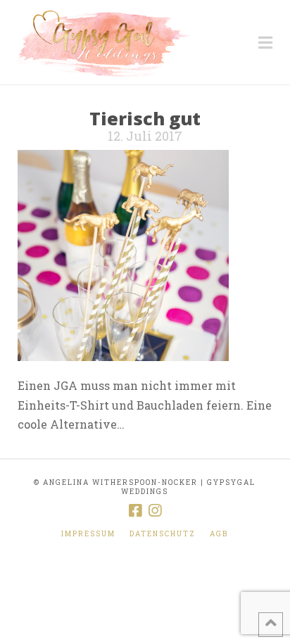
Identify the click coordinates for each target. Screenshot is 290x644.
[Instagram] (155, 510)
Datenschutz (163, 533)
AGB (219, 533)
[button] (265, 42)
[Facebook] (135, 510)
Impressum (88, 533)
